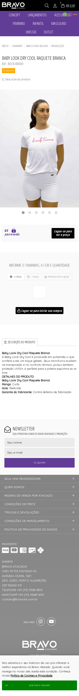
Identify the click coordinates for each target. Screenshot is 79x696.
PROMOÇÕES (57, 46)
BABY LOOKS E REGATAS (37, 46)
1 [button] (23, 212)
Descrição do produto (21, 342)
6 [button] (56, 212)
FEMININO (17, 46)
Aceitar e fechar (39, 685)
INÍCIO (5, 46)
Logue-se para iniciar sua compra (41, 311)
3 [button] (36, 212)
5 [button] (49, 212)
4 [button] (43, 212)
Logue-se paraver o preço (63, 233)
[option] (39, 148)
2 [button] (29, 212)
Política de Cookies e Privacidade (31, 675)
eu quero (39, 462)
